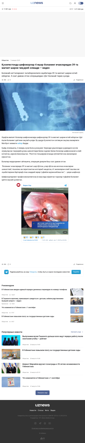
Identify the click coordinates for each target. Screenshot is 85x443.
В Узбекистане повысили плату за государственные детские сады (51, 350)
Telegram (33, 272)
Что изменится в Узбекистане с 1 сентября (41, 378)
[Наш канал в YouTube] (49, 423)
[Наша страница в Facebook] (45, 423)
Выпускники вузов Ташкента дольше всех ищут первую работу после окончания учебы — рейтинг (52, 337)
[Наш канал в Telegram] (40, 423)
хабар (20, 143)
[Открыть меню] (3, 3)
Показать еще (42, 393)
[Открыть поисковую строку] (70, 3)
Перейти (76, 272)
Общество (5, 60)
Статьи (40, 410)
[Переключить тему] (80, 3)
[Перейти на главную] (37, 3)
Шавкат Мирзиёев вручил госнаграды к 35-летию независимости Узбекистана (51, 365)
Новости (33, 410)
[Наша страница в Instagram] (35, 423)
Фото (47, 410)
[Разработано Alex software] (42, 438)
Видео (53, 410)
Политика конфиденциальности (42, 428)
